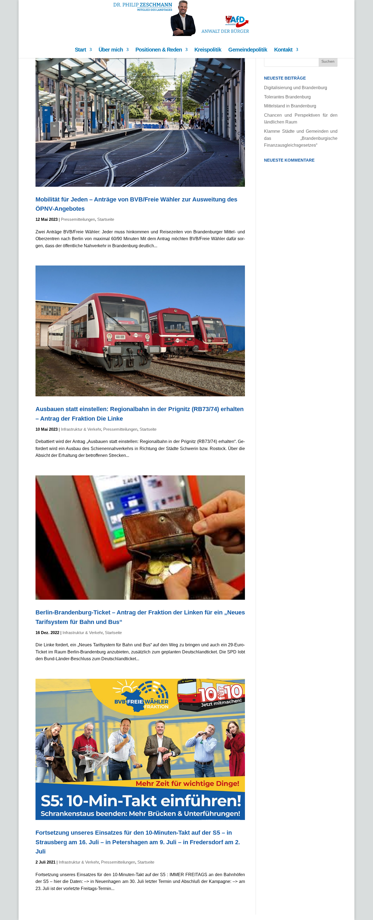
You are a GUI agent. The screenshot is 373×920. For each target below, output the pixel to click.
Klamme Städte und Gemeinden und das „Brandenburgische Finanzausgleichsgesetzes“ (301, 138)
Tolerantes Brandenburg (287, 97)
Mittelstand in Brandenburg (290, 106)
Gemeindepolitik (247, 50)
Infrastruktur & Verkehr (81, 429)
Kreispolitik (207, 50)
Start (80, 50)
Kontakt (283, 50)
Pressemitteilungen (78, 219)
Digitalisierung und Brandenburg (295, 87)
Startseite (105, 219)
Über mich (111, 50)
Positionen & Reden (158, 50)
